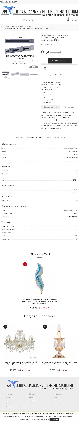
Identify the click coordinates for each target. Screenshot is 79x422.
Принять (54, 419)
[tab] (50, 107)
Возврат (55, 403)
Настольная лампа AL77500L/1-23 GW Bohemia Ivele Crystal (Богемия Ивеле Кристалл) (59, 363)
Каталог (31, 397)
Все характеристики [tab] (48, 102)
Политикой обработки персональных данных (33, 419)
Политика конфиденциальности (16, 406)
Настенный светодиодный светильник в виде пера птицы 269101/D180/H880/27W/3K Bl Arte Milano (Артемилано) (39, 301)
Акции (31, 403)
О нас (8, 397)
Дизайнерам (33, 400)
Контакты (9, 403)
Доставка (55, 397)
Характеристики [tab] (34, 137)
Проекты (9, 400)
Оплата (55, 400)
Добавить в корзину (60, 60)
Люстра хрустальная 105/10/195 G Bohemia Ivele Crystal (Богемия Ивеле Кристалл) (20, 363)
